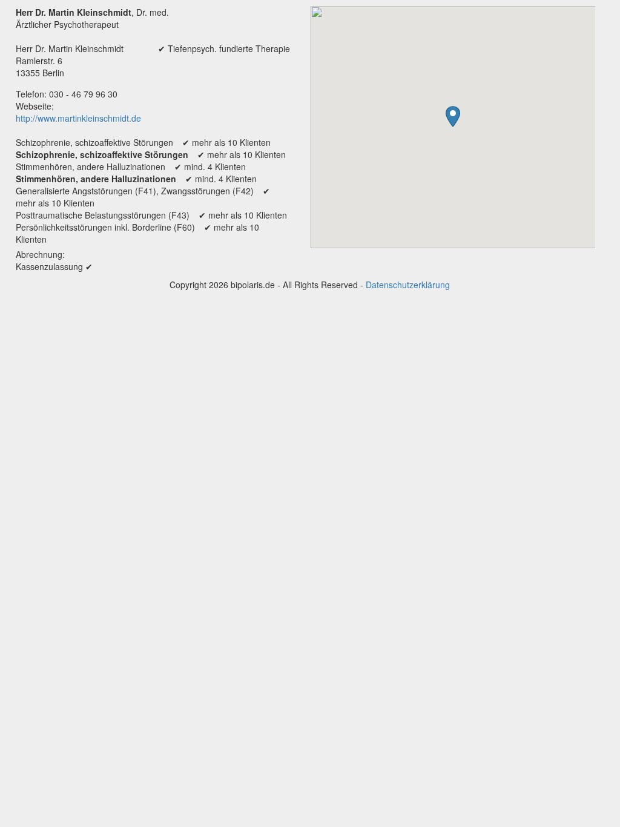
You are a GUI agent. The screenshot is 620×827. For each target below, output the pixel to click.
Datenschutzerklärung (408, 284)
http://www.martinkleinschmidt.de (78, 118)
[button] (453, 116)
